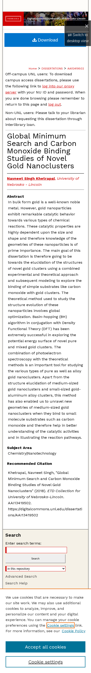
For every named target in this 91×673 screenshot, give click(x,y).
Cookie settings (60, 625)
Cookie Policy (73, 631)
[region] (45, 631)
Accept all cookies (45, 647)
